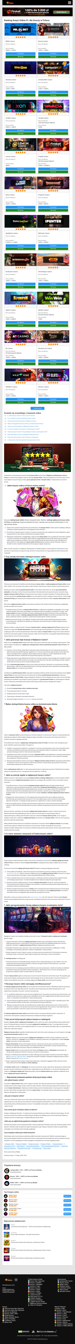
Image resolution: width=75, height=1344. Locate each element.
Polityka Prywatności (8, 1292)
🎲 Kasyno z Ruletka (34, 1283)
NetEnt (25, 1056)
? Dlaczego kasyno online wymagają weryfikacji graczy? (23, 434)
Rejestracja (67, 1196)
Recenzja (20, 56)
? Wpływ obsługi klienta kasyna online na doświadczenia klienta (25, 423)
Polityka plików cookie (8, 1291)
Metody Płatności (60, 1307)
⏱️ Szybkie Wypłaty (34, 1298)
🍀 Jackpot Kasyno (34, 1295)
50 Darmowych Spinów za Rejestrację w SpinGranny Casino (28, 1258)
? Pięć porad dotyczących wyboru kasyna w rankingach (22, 437)
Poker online (46, 1148)
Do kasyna (20, 53)
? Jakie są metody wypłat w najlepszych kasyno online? (23, 426)
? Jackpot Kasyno (57, 1144)
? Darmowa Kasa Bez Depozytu (50, 1146)
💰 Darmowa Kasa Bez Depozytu (13, 1308)
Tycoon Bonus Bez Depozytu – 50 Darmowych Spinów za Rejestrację (30, 1226)
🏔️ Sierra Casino (62, 1289)
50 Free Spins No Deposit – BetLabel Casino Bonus (25, 1234)
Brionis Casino (13, 1200)
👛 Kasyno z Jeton (61, 1314)
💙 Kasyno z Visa (60, 1319)
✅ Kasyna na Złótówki (35, 1300)
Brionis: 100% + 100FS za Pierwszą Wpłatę (24, 1176)
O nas (4, 1288)
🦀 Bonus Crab (7, 1322)
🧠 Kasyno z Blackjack (35, 1284)
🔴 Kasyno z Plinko (34, 1289)
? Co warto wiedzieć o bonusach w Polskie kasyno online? (23, 429)
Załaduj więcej (37, 408)
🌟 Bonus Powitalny (8, 1319)
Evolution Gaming (23, 1058)
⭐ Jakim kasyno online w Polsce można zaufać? (21, 415)
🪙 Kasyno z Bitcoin (61, 1322)
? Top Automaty (36, 1148)
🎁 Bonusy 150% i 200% (10, 1314)
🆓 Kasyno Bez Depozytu (36, 1281)
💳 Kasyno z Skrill (60, 1310)
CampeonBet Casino (15, 1208)
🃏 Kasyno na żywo (34, 1288)
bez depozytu (27, 699)
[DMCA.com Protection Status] (23, 1332)
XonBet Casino (13, 1213)
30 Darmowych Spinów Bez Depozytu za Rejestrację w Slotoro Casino (31, 1250)
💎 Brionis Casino (63, 1283)
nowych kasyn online (36, 897)
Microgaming (12, 1056)
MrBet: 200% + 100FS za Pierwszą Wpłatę (23, 1182)
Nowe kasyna (21, 1146)
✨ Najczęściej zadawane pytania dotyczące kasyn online (23, 440)
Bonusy (4, 1307)
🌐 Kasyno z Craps (34, 1286)
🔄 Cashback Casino (9, 1320)
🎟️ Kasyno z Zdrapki (34, 1293)
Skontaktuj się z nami (8, 1285)
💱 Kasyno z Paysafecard (63, 1312)
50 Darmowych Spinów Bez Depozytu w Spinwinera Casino (28, 1242)
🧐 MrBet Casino (62, 1284)
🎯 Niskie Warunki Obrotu (10, 1317)
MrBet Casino (13, 1195)
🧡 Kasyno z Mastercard (62, 1320)
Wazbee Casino (13, 1204)
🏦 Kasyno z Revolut (61, 1317)
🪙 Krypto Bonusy (8, 1315)
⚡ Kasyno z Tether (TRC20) (64, 1324)
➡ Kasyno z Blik (9, 1144)
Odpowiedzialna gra (8, 1289)
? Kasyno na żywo (33, 1144)
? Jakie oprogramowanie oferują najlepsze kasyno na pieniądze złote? (27, 432)
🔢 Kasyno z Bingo (34, 1291)
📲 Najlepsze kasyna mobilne (37, 1303)
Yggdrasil (19, 1056)
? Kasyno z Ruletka (21, 1144)
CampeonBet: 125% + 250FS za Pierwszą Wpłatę (26, 1170)
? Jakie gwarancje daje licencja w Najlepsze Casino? (22, 421)
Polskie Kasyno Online (35, 1279)
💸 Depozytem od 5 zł (35, 1296)
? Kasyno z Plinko (45, 1144)
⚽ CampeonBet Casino (65, 1281)
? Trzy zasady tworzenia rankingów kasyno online (21, 418)
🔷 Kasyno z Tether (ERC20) (64, 1326)
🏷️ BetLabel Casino (63, 1291)
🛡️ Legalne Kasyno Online (36, 1301)
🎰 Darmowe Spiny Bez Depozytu (13, 1310)
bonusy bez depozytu (13, 873)
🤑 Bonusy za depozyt (9, 1312)
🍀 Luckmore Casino (64, 1288)
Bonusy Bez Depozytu (33, 1146)
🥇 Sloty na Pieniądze (35, 1305)
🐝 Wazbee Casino (63, 1286)
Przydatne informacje (24, 1148)
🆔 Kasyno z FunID (61, 1315)
